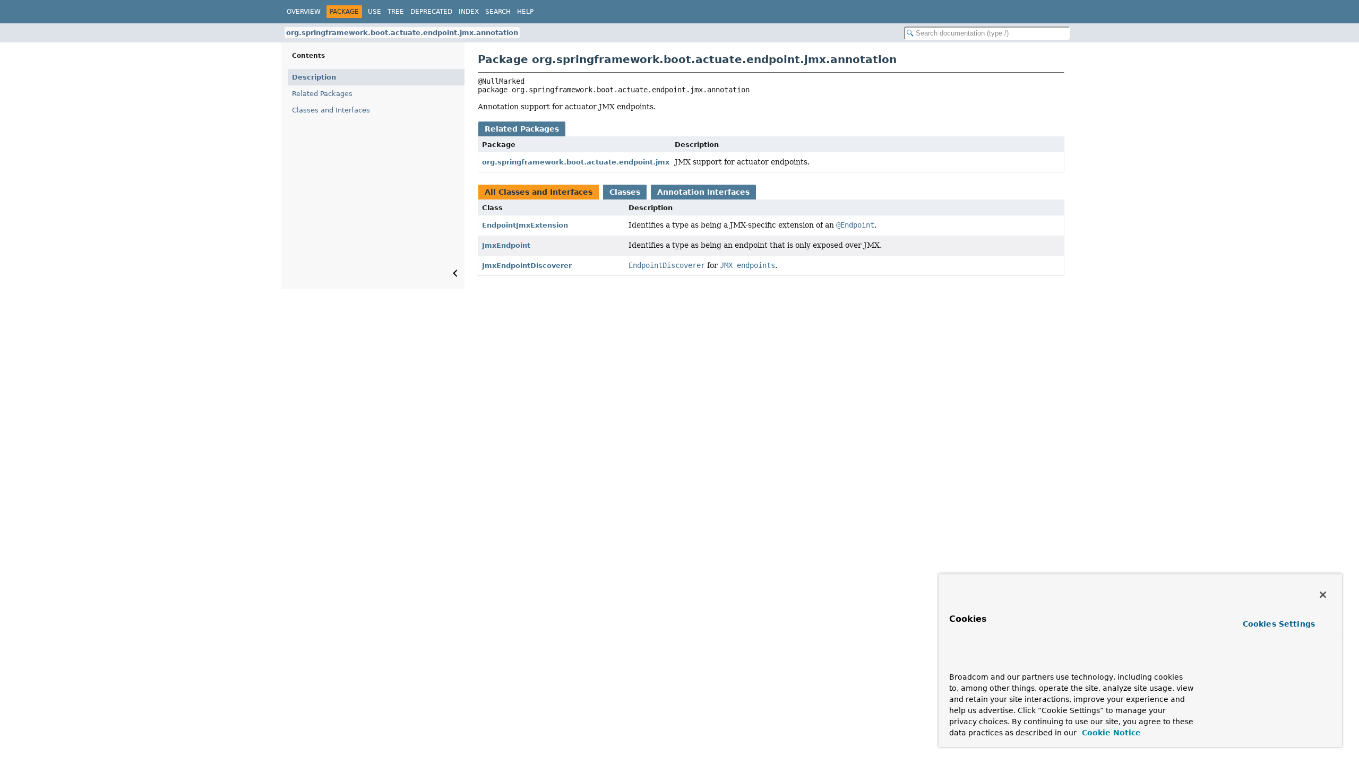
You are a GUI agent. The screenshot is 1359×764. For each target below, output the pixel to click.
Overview (304, 11)
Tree (396, 11)
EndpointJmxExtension (525, 225)
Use (374, 11)
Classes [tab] (624, 192)
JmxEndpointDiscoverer (527, 266)
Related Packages (322, 94)
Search (498, 11)
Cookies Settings (1279, 624)
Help (525, 11)
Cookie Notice (1110, 732)
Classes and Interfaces (331, 110)
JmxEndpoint (506, 245)
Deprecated (431, 11)
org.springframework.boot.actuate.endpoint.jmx (575, 162)
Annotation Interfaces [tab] (703, 192)
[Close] (1323, 594)
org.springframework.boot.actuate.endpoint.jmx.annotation (402, 33)
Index (469, 11)
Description (314, 77)
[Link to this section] (969, 661)
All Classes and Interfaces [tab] (538, 192)
